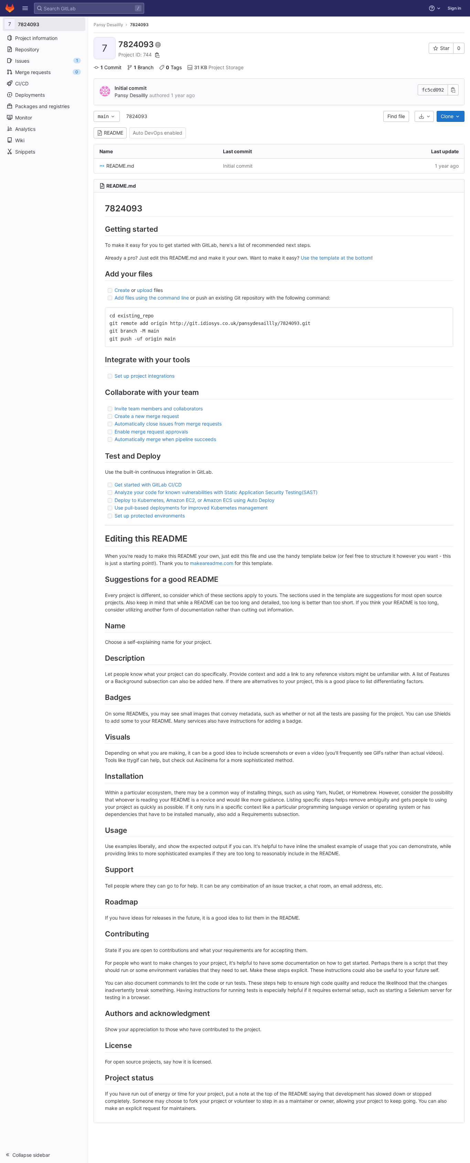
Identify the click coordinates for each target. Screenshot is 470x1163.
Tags (174, 67)
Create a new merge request (147, 416)
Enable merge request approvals (151, 431)
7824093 (136, 116)
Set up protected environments (150, 515)
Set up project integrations (144, 376)
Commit (110, 67)
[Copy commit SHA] (453, 89)
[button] (25, 8)
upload (144, 290)
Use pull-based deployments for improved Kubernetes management (191, 508)
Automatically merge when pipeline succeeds (165, 439)
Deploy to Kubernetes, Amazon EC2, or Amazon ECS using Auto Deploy (195, 500)
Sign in (454, 8)
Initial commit (131, 88)
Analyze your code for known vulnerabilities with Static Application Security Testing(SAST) (216, 492)
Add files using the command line (152, 298)
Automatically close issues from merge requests (168, 424)
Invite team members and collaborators (159, 408)
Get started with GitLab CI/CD (148, 485)
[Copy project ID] (157, 55)
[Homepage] (10, 8)
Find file (396, 116)
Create (122, 290)
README (113, 133)
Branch (143, 67)
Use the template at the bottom (336, 258)
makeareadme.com (211, 563)
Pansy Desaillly (108, 24)
